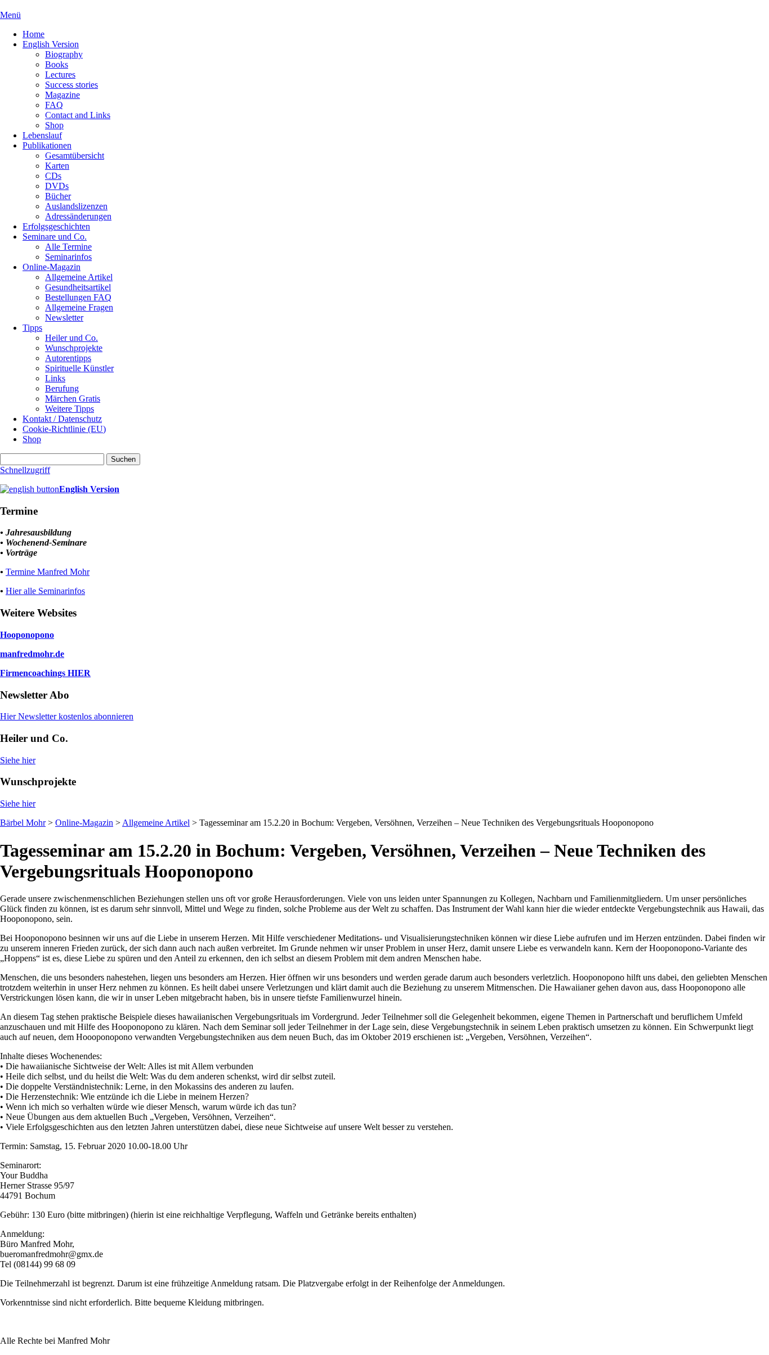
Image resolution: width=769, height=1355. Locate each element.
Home (33, 34)
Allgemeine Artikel (79, 277)
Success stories (71, 84)
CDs (53, 176)
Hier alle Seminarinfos (45, 591)
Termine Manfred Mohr (48, 572)
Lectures (60, 74)
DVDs (57, 186)
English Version (51, 44)
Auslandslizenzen (76, 206)
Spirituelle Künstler (79, 368)
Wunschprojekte (73, 348)
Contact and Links (77, 115)
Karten (57, 165)
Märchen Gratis (72, 398)
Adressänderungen (78, 216)
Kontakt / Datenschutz (62, 419)
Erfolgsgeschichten (56, 226)
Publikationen (47, 145)
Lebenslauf (42, 135)
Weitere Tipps (69, 408)
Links (55, 378)
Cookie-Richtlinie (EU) (64, 429)
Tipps (32, 327)
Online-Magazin (52, 267)
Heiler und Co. (71, 338)
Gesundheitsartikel (78, 287)
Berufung (62, 388)
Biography (64, 54)
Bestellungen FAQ (78, 297)
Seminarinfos (68, 257)
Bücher (58, 196)
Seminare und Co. (55, 236)
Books (56, 64)
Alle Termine (68, 246)
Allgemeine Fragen (79, 307)
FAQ (54, 105)
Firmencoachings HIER (45, 673)
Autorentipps (68, 358)
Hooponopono (27, 635)
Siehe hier (17, 760)
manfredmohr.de (32, 654)
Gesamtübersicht (74, 155)
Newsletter (64, 317)
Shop (54, 125)
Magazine (62, 95)
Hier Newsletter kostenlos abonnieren (66, 716)
